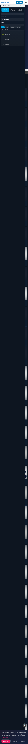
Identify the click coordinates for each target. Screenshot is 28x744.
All (3, 27)
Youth (18, 27)
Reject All (15, 741)
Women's (12, 27)
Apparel (5, 9)
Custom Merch (20, 10)
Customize (23, 741)
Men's (7, 27)
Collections (4, 29)
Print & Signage (12, 10)
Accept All (5, 741)
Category (3, 16)
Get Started (19, 2)
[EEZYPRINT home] (5, 2)
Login (26, 2)
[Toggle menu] (12, 2)
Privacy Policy (4, 737)
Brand (2, 22)
